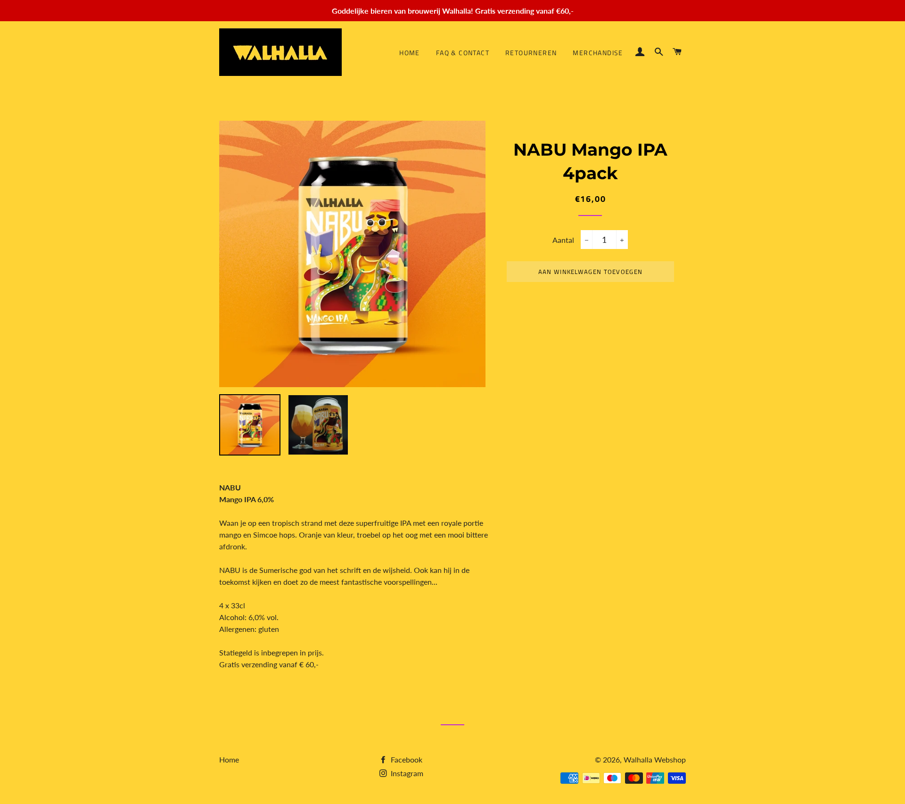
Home (409, 53)
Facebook (405, 759)
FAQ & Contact (462, 53)
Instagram (406, 773)
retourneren (531, 53)
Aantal (563, 239)
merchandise (598, 53)
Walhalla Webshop (655, 759)
